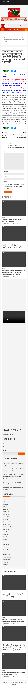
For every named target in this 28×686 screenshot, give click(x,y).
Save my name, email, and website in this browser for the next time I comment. (14, 186)
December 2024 (7, 549)
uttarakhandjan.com (7, 65)
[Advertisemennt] (14, 19)
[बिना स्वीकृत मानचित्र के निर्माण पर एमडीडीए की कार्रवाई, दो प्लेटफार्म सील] (14, 661)
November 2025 (7, 521)
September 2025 (7, 527)
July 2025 (5, 532)
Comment (7, 152)
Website (6, 181)
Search (5, 450)
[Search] (23, 29)
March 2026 (6, 511)
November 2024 (7, 552)
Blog (4, 444)
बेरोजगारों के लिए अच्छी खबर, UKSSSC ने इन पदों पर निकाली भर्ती (8, 135)
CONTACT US (17, 29)
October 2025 (6, 524)
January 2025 (6, 547)
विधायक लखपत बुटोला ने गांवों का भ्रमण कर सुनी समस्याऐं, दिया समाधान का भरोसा (20, 135)
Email (6, 176)
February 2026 (6, 514)
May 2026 (5, 506)
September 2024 (7, 557)
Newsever (20, 682)
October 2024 (6, 554)
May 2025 (5, 537)
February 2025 (6, 544)
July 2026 (5, 501)
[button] (5, 29)
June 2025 (5, 534)
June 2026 (5, 504)
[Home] (2, 30)
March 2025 (6, 542)
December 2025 (7, 519)
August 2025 (6, 529)
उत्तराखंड (9, 29)
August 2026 (6, 499)
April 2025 (5, 539)
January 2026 (6, 516)
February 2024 (6, 559)
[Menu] (5, 29)
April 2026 (5, 509)
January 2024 (6, 562)
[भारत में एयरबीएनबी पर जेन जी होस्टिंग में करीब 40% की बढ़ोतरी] (14, 208)
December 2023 (7, 564)
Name (6, 171)
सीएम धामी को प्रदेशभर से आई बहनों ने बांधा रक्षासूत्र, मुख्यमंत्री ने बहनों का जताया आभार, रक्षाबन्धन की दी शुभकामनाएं (13, 272)
